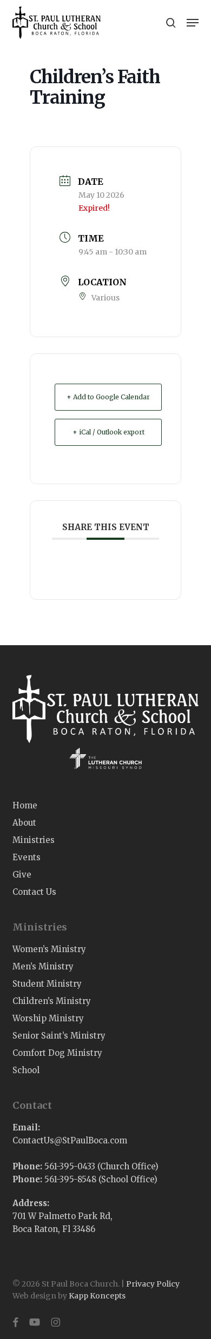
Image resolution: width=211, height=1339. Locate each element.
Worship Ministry (48, 1018)
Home (24, 805)
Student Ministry (47, 984)
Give (21, 874)
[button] (193, 22)
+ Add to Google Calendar (108, 397)
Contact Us (34, 892)
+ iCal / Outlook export (108, 432)
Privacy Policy (153, 1284)
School (25, 1070)
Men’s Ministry (43, 966)
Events (26, 857)
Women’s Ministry (49, 949)
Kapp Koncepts (97, 1296)
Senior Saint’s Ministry (59, 1035)
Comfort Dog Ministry (57, 1053)
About (24, 823)
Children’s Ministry (51, 1001)
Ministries (33, 840)
